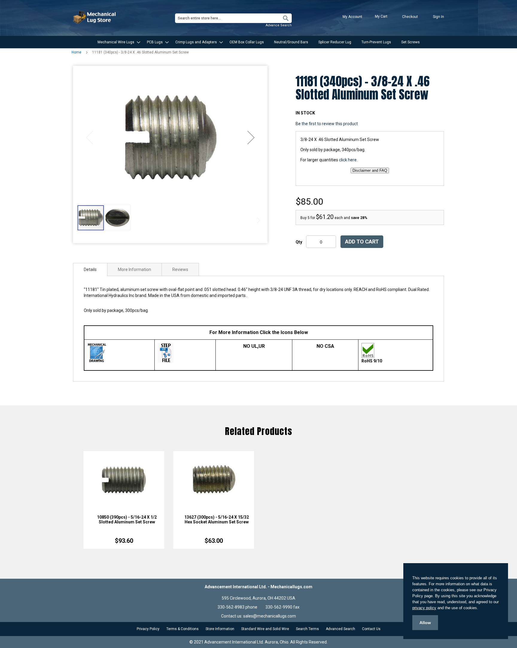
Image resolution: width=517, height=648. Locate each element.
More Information (134, 269)
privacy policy (424, 608)
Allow (425, 622)
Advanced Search (340, 629)
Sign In (438, 17)
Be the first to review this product (327, 123)
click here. (348, 159)
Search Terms (307, 629)
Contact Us (371, 629)
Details (90, 269)
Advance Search (279, 25)
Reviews (180, 269)
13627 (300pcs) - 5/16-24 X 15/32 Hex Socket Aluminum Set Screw (216, 519)
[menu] (258, 42)
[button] (251, 137)
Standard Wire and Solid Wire (265, 629)
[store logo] (95, 17)
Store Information (220, 629)
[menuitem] (117, 42)
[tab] (90, 269)
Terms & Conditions (182, 629)
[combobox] (233, 18)
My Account (352, 17)
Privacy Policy (148, 629)
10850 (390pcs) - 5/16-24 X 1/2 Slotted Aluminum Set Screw (127, 519)
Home (76, 52)
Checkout (410, 17)
